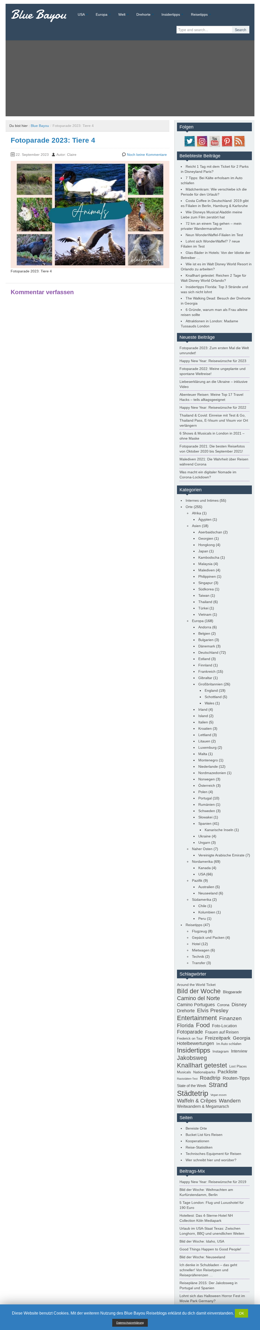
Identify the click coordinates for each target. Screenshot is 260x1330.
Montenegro (208, 760)
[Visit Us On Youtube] (214, 141)
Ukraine (204, 836)
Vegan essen (218, 1094)
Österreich (206, 785)
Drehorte (143, 14)
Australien (206, 887)
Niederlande (208, 766)
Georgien (205, 538)
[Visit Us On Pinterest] (227, 141)
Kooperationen (197, 1141)
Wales (209, 703)
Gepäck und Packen (208, 937)
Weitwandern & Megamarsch (203, 1106)
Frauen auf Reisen (222, 1032)
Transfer (198, 963)
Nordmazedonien (212, 773)
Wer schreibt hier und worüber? (211, 1160)
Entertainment (197, 1017)
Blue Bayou (38, 14)
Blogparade (232, 992)
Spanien (205, 823)
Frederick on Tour (190, 1038)
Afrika (196, 513)
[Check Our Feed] (239, 141)
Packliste (227, 1071)
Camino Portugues (196, 1004)
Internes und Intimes (202, 500)
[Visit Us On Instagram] (202, 141)
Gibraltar (205, 678)
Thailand (205, 602)
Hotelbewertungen (195, 1043)
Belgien (204, 633)
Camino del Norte (198, 998)
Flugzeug (199, 931)
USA (81, 14)
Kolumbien (206, 912)
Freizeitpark (218, 1038)
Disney (239, 1004)
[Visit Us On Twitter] (189, 141)
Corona (223, 1005)
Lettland (204, 735)
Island (203, 716)
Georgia (241, 1038)
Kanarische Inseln (219, 830)
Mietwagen (200, 950)
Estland (204, 659)
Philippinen (207, 576)
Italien (203, 722)
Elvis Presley (213, 1010)
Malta (202, 754)
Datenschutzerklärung (130, 1322)
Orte (189, 507)
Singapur (205, 583)
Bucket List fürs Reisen (204, 1135)
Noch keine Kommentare (147, 155)
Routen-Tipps (236, 1078)
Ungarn (204, 842)
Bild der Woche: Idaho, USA (202, 1241)
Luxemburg (207, 747)
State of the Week (191, 1085)
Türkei (203, 608)
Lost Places (238, 1066)
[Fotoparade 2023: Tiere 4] (90, 214)
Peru (202, 918)
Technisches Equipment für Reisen (213, 1154)
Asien (196, 526)
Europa (101, 14)
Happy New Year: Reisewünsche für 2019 (213, 1182)
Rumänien (206, 804)
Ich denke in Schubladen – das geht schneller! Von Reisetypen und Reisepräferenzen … (208, 1270)
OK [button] (241, 1313)
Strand (218, 1084)
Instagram (221, 1051)
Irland (202, 709)
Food (203, 1025)
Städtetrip (192, 1093)
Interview (239, 1051)
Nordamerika (202, 861)
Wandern (230, 1101)
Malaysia (205, 564)
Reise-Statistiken (199, 1147)
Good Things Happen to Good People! (210, 1249)
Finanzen (230, 1018)
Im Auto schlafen (228, 1044)
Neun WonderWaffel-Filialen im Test (214, 235)
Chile (202, 906)
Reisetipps (199, 14)
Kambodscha (208, 557)
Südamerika (201, 899)
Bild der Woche (199, 991)
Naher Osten (202, 849)
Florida (185, 1025)
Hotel (196, 944)
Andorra (204, 627)
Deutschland (208, 652)
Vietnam (205, 614)
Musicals (184, 1072)
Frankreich (207, 671)
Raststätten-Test (187, 1078)
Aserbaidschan (210, 532)
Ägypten (205, 519)
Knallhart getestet (202, 1065)
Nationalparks (204, 1072)
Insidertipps (170, 14)
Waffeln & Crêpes (197, 1100)
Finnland (205, 665)
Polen (202, 792)
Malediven (206, 570)
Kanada (204, 868)
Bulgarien (206, 640)
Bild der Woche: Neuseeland (202, 1257)
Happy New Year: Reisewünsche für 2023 (213, 361)
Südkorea (206, 589)
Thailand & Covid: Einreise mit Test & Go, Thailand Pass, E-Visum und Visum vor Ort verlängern (214, 420)
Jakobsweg (192, 1058)
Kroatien (205, 728)
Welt (121, 14)
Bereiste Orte (196, 1128)
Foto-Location (224, 1026)
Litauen (204, 741)
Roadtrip (210, 1078)
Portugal (205, 798)
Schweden (206, 811)
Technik (198, 956)
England (211, 690)
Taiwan (203, 595)
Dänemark (206, 646)
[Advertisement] (130, 78)
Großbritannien (210, 684)
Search (240, 29)
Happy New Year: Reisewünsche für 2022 (213, 407)
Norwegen (206, 779)
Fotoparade (190, 1032)
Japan (203, 551)
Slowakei (205, 817)
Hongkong (206, 545)
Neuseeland (208, 893)
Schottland (213, 697)
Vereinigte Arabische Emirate (221, 855)
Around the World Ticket (196, 985)
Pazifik (197, 880)
